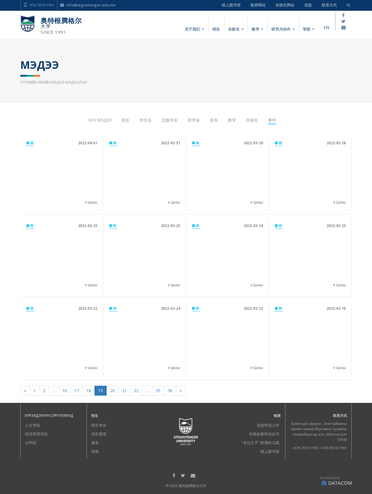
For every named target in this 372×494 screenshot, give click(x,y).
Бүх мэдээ (100, 120)
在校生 (234, 29)
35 (158, 390)
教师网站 (258, 5)
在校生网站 (285, 5)
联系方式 (329, 5)
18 (88, 390)
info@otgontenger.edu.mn (90, 5)
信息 (308, 5)
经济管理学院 (36, 434)
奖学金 (194, 120)
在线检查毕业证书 (264, 434)
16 (64, 390)
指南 (95, 451)
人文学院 (32, 425)
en (326, 27)
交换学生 (170, 120)
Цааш (92, 202)
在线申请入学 (268, 425)
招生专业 (98, 425)
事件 (272, 120)
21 (124, 390)
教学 (256, 29)
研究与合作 (281, 29)
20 (112, 390)
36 (170, 390)
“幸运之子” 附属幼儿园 (260, 442)
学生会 (146, 120)
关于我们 (193, 29)
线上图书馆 (231, 5)
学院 (307, 29)
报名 (95, 442)
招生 (216, 29)
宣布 (214, 120)
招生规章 (98, 434)
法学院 (30, 442)
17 (76, 390)
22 (136, 390)
